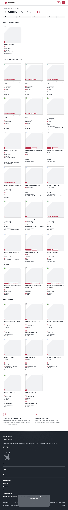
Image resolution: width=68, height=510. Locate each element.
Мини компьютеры (11, 22)
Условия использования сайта (10, 505)
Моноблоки (8, 299)
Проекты (5, 490)
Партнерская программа (10, 496)
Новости (5, 483)
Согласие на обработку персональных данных (53, 502)
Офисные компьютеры (12, 59)
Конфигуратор (7, 480)
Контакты (5, 486)
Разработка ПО (7, 493)
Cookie (63, 505)
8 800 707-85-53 (7, 436)
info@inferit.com (7, 439)
